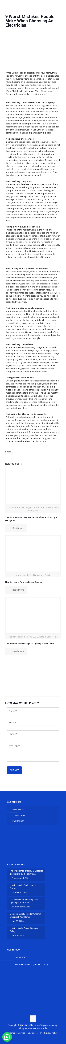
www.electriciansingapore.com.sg (31, 964)
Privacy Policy (50, 1032)
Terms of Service (17, 1032)
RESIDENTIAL (18, 809)
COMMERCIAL (18, 815)
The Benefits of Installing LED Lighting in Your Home (29, 643)
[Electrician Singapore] (33, 5)
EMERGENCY (18, 821)
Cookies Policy (35, 1032)
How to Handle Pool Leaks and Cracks (23, 582)
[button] (7, 1037)
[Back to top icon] (33, 1018)
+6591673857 (21, 957)
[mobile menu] (61, 4)
